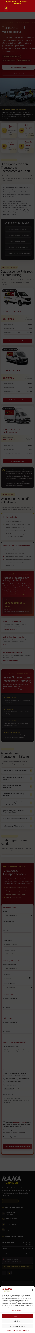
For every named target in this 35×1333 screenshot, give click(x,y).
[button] (32, 1290)
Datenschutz (19, 1330)
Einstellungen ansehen (17, 1326)
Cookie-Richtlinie (10, 1330)
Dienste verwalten (17, 1310)
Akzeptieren (17, 1316)
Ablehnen (17, 1321)
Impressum (26, 1330)
